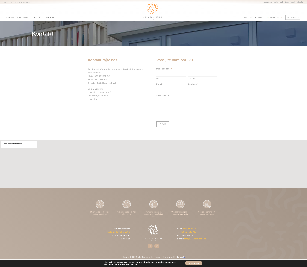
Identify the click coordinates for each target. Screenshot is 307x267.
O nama (10, 17)
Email (159, 84)
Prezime (191, 78)
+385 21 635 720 (269, 2)
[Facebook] (150, 246)
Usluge (248, 17)
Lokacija (36, 17)
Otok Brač (49, 17)
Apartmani (22, 17)
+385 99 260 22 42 (191, 228)
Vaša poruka (163, 95)
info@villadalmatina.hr (293, 2)
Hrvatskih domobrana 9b (118, 232)
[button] (292, 17)
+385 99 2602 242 (102, 76)
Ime (158, 78)
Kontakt (259, 17)
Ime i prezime (164, 69)
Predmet (193, 84)
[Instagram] (156, 246)
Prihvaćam (194, 263)
